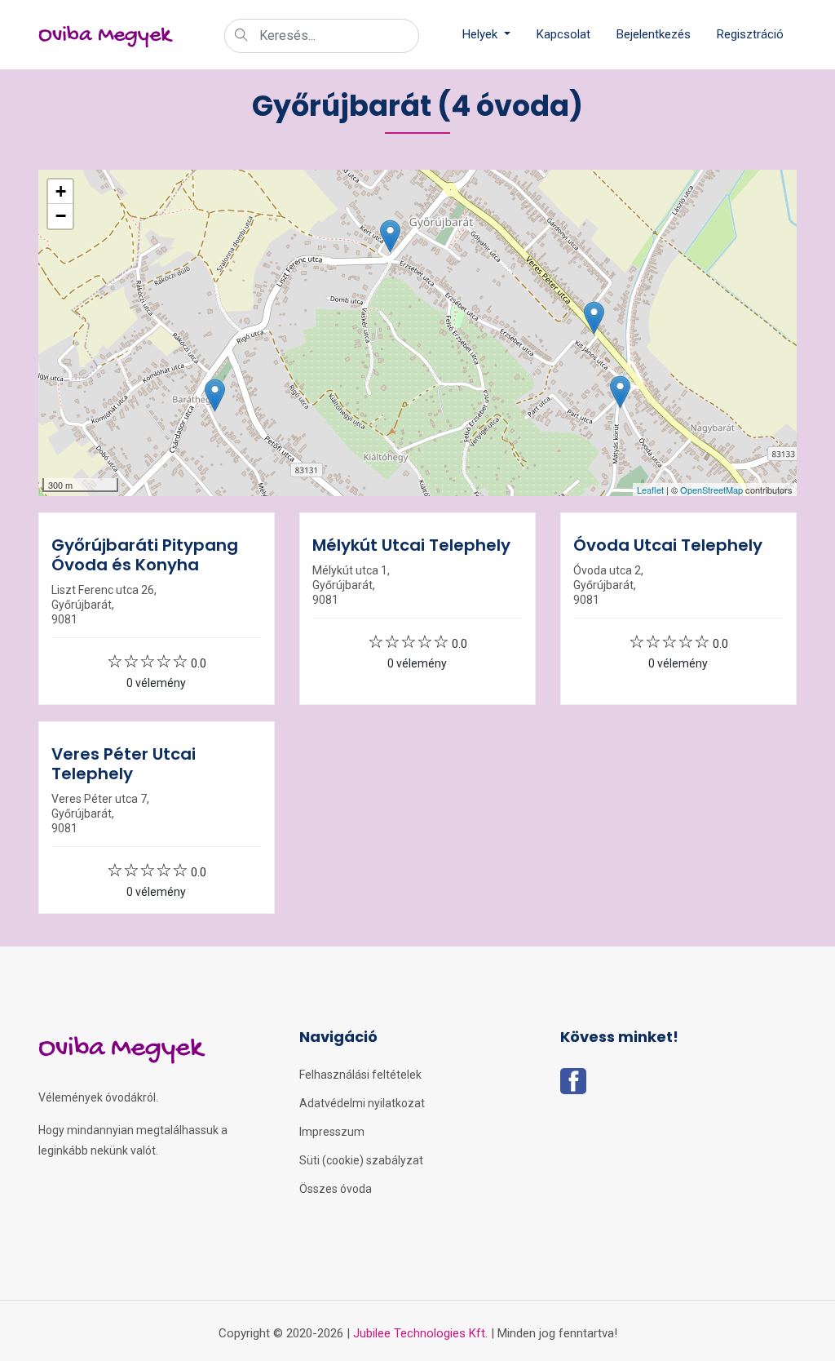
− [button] (60, 216)
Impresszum (331, 1131)
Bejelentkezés (653, 34)
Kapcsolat (563, 34)
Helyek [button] (481, 34)
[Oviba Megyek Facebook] (573, 1086)
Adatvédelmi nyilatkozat (362, 1103)
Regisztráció (750, 34)
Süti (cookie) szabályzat (361, 1160)
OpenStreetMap (711, 489)
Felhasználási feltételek (360, 1074)
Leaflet (650, 489)
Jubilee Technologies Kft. (420, 1333)
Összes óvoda (335, 1188)
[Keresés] (241, 36)
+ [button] (60, 191)
